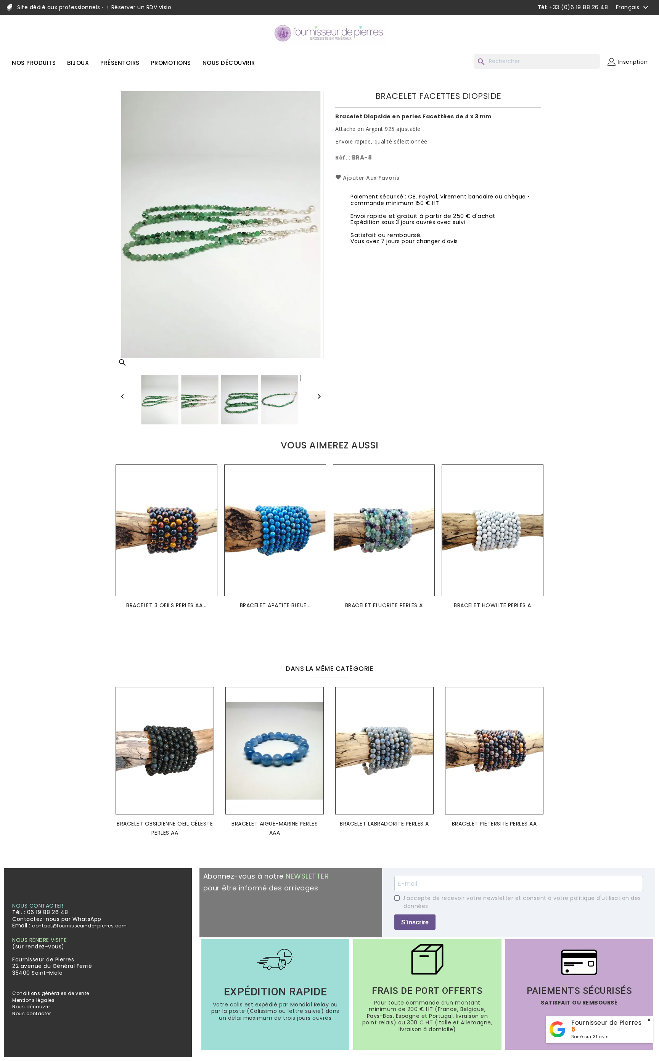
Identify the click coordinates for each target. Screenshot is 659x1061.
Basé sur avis (590, 1037)
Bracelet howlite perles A (492, 605)
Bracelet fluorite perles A (384, 605)
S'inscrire (415, 922)
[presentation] (323, 637)
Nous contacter (31, 1013)
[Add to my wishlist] (209, 482)
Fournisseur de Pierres (606, 1022)
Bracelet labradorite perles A (384, 823)
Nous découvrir (31, 1006)
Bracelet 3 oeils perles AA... (166, 605)
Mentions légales (33, 1000)
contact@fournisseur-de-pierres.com (79, 925)
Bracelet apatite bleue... (275, 605)
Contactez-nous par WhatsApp (56, 919)
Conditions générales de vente (50, 993)
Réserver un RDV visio (140, 7)
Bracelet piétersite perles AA (494, 823)
